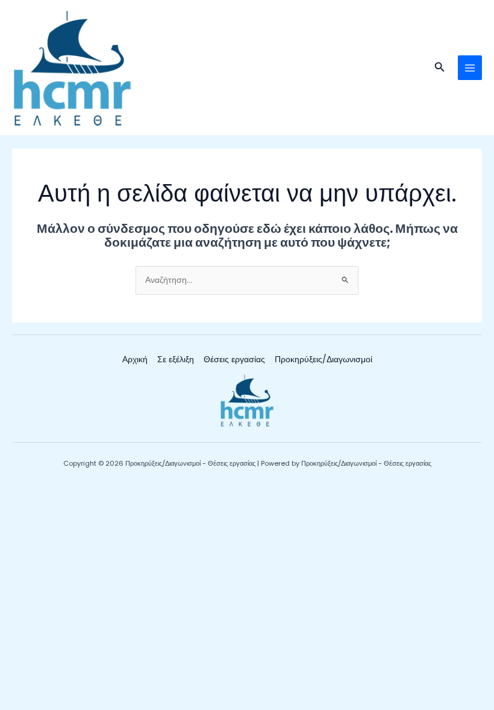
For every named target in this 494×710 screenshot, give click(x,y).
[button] (439, 68)
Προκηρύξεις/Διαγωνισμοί (323, 359)
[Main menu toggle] (470, 67)
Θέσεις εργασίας (234, 359)
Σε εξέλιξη (175, 359)
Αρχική (135, 359)
